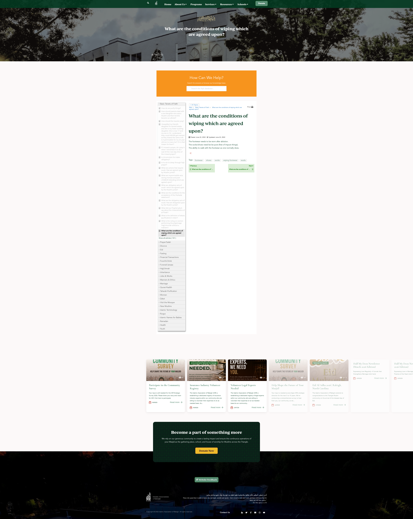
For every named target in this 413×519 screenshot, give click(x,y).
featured (205, 363)
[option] (165, 386)
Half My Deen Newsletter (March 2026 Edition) (366, 365)
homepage (213, 363)
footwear (199, 160)
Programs (196, 4)
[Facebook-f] (251, 512)
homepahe (323, 363)
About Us (180, 4)
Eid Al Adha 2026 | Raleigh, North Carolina (326, 387)
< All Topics (194, 105)
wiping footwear (230, 160)
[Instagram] (260, 512)
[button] (148, 3)
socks (217, 160)
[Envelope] (255, 512)
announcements (196, 363)
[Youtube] (264, 512)
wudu (243, 160)
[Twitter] (246, 512)
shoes (208, 160)
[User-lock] (242, 512)
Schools (242, 4)
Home (167, 4)
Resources (226, 4)
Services (210, 4)
